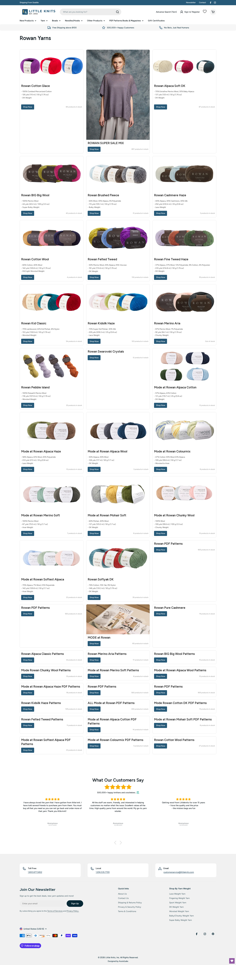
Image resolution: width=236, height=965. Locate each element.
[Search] (117, 12)
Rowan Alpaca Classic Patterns (42, 654)
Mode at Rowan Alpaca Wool (107, 451)
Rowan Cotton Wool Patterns (174, 740)
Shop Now (27, 107)
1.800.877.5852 (35, 872)
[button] (116, 843)
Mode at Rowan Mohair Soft (107, 515)
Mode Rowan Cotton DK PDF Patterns (180, 703)
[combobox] (90, 12)
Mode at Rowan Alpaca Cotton (175, 387)
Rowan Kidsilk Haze (101, 323)
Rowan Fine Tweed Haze (171, 259)
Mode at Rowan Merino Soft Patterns (113, 670)
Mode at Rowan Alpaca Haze (41, 451)
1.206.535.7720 (103, 872)
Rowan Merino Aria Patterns (107, 654)
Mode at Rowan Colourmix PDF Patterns (115, 740)
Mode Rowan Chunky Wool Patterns (46, 670)
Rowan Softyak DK (101, 579)
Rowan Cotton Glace (35, 86)
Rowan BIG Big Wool (35, 195)
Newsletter (191, 2)
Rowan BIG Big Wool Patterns (174, 654)
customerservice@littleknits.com (178, 872)
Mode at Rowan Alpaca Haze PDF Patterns (50, 686)
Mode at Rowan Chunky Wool (174, 515)
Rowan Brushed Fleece (103, 195)
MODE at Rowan (99, 637)
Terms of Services (55, 911)
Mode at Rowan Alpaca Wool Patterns (180, 670)
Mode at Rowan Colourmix (172, 451)
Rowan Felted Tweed (102, 259)
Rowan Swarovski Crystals (106, 351)
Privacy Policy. (73, 911)
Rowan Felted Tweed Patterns (42, 719)
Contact (202, 2)
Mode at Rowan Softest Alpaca (42, 579)
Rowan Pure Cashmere (169, 608)
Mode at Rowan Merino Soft (40, 515)
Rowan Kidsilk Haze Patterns (41, 703)
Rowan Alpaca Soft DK (169, 86)
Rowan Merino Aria (167, 323)
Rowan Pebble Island (35, 387)
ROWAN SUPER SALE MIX (106, 143)
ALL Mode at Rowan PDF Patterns (111, 703)
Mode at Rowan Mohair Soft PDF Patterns (183, 719)
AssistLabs (123, 961)
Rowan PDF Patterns (168, 544)
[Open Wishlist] (232, 961)
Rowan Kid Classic (33, 323)
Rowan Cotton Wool (35, 259)
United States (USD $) (33, 929)
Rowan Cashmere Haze (170, 195)
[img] (118, 787)
